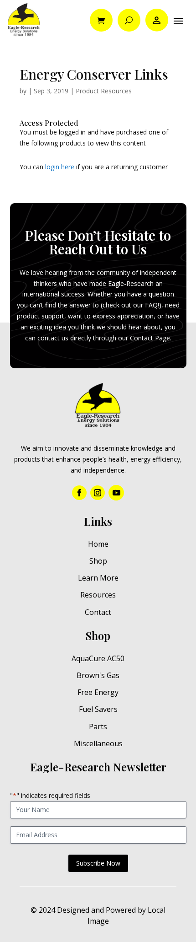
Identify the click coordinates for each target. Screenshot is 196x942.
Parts (98, 726)
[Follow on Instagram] (97, 492)
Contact (98, 612)
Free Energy (98, 692)
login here (59, 166)
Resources (98, 595)
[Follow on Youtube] (116, 493)
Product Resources (104, 90)
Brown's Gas (98, 675)
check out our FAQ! (131, 305)
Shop (98, 561)
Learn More (98, 578)
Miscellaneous (98, 743)
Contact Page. (150, 338)
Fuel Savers (98, 709)
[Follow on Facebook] (79, 492)
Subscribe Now (98, 863)
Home (98, 544)
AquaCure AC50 (98, 658)
